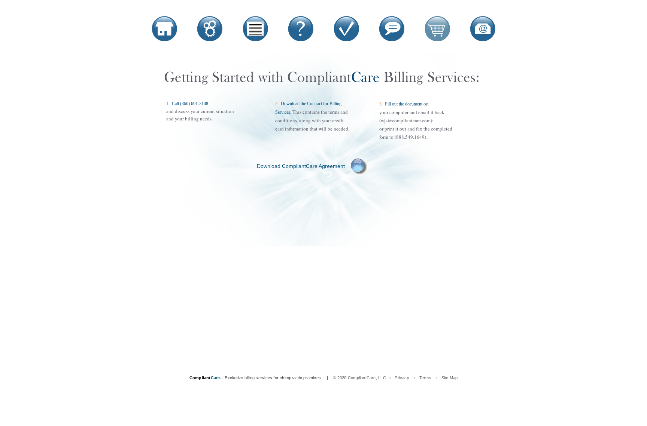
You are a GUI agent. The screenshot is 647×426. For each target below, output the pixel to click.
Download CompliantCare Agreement (301, 166)
